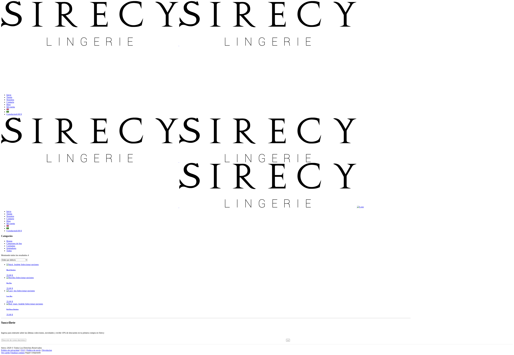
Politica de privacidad (10, 350)
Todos (9, 251)
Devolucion (47, 350)
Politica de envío (34, 350)
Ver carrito (5, 353)
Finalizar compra (17, 353)
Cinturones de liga (14, 243)
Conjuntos (10, 246)
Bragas (9, 241)
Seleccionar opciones (30, 264)
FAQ (23, 350)
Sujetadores (11, 248)
